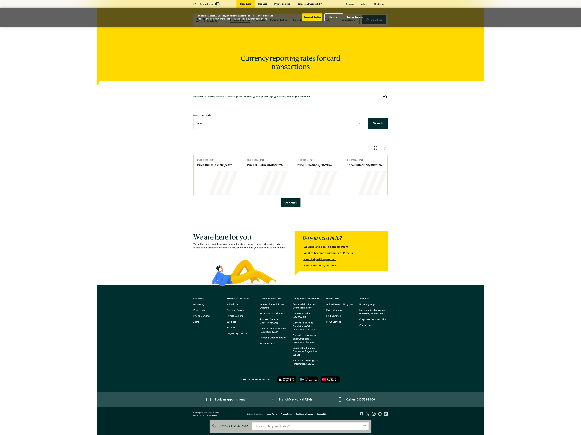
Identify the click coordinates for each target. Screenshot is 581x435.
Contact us (365, 325)
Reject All (333, 17)
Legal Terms (272, 414)
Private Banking (234, 315)
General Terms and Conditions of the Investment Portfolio (304, 326)
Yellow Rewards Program (339, 304)
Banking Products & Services (221, 96)
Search (378, 123)
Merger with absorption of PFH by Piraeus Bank (372, 311)
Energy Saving (206, 3)
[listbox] (278, 123)
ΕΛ (194, 4)
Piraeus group (367, 304)
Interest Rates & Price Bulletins (272, 306)
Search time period (202, 115)
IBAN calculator (334, 310)
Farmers (230, 327)
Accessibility (322, 414)
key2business (333, 321)
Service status (267, 343)
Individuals (198, 96)
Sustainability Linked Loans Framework (304, 306)
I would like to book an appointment (325, 247)
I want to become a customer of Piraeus (328, 253)
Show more (290, 202)
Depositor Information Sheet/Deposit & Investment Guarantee (305, 338)
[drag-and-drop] (375, 148)
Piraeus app (199, 310)
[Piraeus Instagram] (374, 414)
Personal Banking (235, 310)
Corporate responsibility (372, 319)
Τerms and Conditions (272, 313)
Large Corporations (237, 333)
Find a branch (333, 315)
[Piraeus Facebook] (361, 414)
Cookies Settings (355, 17)
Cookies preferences (304, 414)
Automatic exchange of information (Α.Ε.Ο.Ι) (305, 362)
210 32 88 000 (366, 399)
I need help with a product (319, 259)
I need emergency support (319, 265)
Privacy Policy (286, 414)
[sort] (385, 148)
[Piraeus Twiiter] (367, 414)
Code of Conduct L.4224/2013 (302, 315)
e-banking (198, 304)
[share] (385, 96)
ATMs (196, 321)
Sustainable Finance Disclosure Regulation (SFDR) (305, 351)
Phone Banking (201, 315)
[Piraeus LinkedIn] (386, 414)
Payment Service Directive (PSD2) (269, 321)
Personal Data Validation (273, 337)
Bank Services (245, 96)
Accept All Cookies (312, 17)
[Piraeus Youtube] (380, 414)
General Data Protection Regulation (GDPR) (273, 330)
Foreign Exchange (264, 96)
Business (231, 321)
